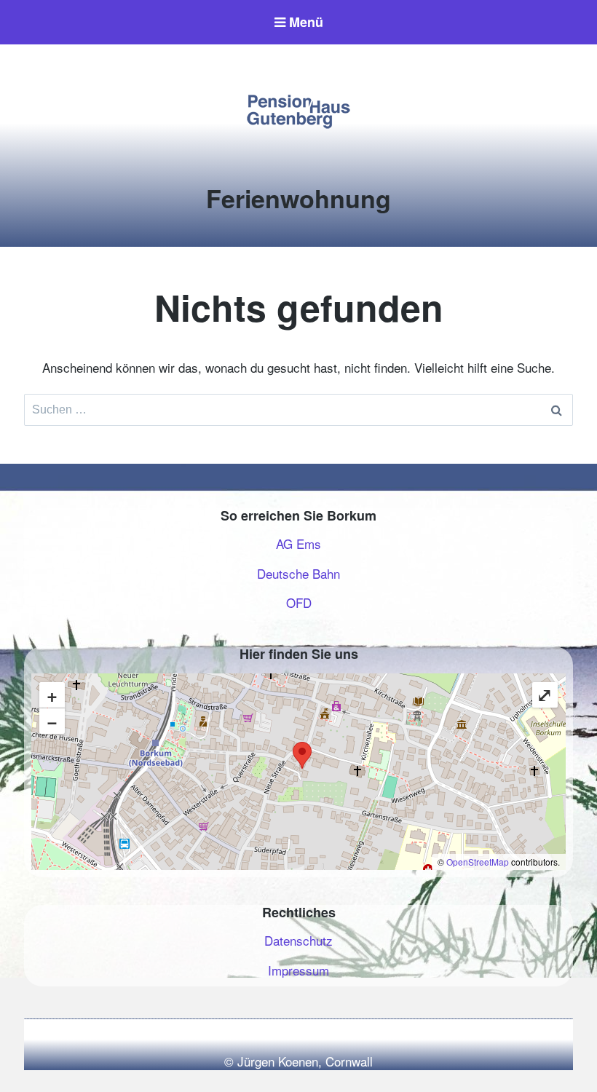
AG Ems (298, 543)
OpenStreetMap (477, 861)
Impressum (298, 970)
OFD (299, 602)
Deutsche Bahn (298, 573)
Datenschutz (298, 940)
